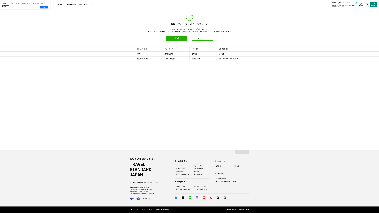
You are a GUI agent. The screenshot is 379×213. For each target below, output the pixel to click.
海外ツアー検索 (198, 166)
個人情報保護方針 (231, 210)
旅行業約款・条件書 (244, 210)
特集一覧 (196, 171)
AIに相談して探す (180, 168)
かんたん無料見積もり (221, 178)
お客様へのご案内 (180, 186)
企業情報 (218, 166)
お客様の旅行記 (198, 174)
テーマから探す (180, 171)
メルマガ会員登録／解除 (200, 189)
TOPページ (179, 166)
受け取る (44, 7)
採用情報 (236, 166)
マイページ (203, 38)
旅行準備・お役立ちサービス (183, 189)
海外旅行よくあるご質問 (200, 186)
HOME (176, 38)
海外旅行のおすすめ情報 (182, 174)
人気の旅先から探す (199, 168)
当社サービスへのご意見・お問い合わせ (226, 181)
